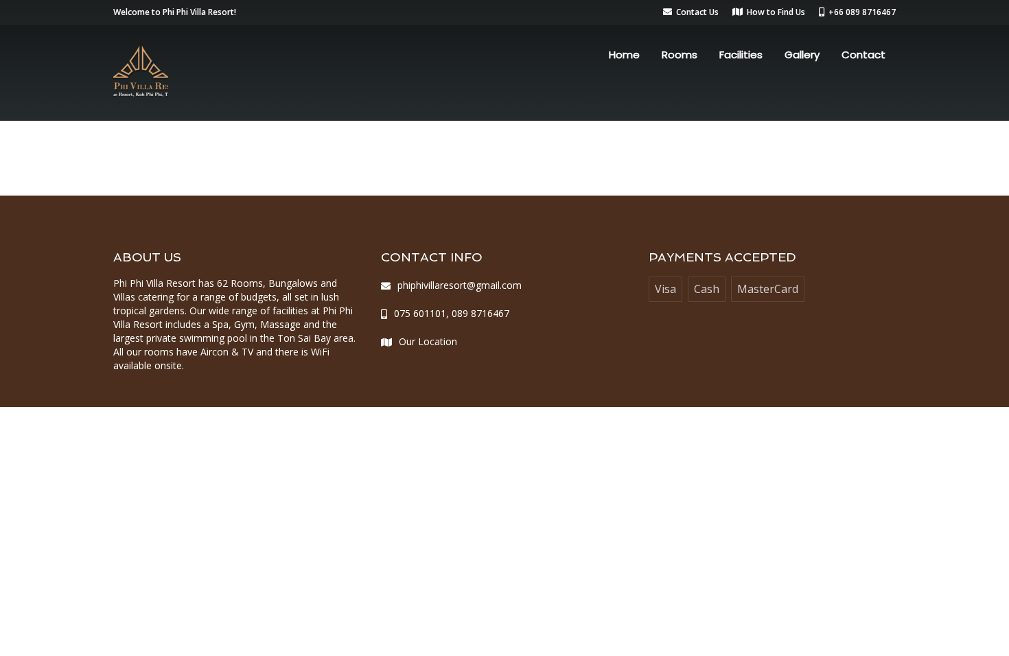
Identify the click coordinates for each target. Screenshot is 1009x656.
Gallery (802, 54)
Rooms (679, 54)
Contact (863, 54)
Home (624, 54)
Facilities (741, 54)
